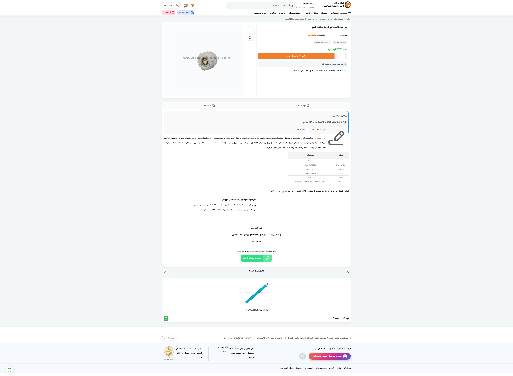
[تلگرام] (302, 356)
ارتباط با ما (282, 13)
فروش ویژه (167, 12)
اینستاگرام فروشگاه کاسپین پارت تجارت (327, 356)
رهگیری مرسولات (183, 12)
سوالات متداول (294, 13)
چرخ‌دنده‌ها (321, 138)
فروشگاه (324, 13)
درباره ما (273, 13)
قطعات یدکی (338, 19)
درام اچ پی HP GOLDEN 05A (256, 310)
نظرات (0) (208, 105)
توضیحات (302, 105)
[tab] (303, 105)
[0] (184, 5)
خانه (348, 19)
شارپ (342, 35)
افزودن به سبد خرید (295, 56)
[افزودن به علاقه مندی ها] (250, 30)
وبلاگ (316, 13)
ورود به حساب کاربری (252, 258)
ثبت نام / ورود (169, 5)
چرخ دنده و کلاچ (324, 19)
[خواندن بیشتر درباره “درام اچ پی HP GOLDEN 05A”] (166, 318)
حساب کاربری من (260, 13)
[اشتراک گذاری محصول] (250, 37)
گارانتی (308, 13)
